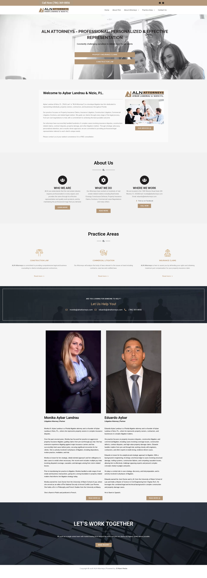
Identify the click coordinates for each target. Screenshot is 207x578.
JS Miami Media (121, 568)
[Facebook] (160, 3)
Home (106, 10)
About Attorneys (130, 10)
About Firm (116, 10)
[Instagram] (163, 3)
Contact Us (162, 10)
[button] (56, 3)
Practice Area (147, 10)
